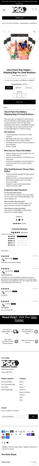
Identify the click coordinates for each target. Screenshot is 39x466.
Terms (21, 384)
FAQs (21, 400)
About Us (22, 387)
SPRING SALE (19, 18)
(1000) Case (28, 88)
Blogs (21, 397)
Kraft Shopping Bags (7, 389)
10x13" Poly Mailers (6, 382)
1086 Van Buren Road (7, 369)
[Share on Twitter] (19, 220)
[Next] (9, 32)
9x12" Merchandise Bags (8, 384)
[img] (5, 256)
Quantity (19, 91)
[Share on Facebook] (16, 220)
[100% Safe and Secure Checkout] (36, 343)
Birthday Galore (6, 462)
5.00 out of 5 (24, 232)
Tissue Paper (4, 387)
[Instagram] (5, 443)
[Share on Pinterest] (22, 220)
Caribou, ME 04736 (6, 372)
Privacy (21, 382)
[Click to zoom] (34, 32)
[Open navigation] (5, 10)
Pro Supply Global (17, 447)
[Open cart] (36, 9)
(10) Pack (9, 88)
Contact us (19, 216)
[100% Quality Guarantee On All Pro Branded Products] (16, 343)
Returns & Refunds (25, 392)
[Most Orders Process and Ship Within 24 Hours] (36, 333)
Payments (22, 395)
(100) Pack (18, 88)
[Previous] (4, 32)
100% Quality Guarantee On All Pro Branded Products (8, 341)
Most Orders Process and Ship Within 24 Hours (27, 331)
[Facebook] (2, 443)
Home (3, 23)
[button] (17, 223)
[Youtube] (7, 443)
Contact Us (23, 389)
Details (5, 107)
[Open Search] (33, 9)
